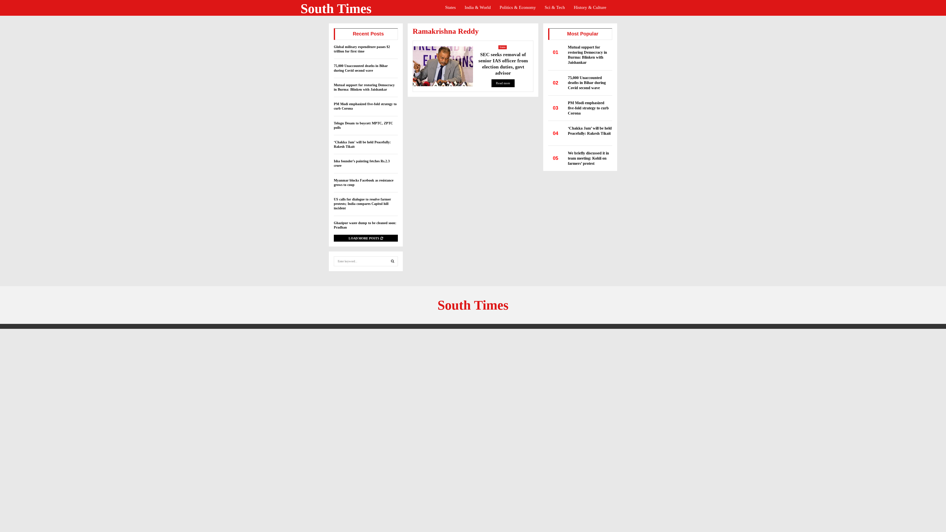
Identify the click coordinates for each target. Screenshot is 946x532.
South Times (336, 8)
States (450, 7)
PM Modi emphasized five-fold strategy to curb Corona (588, 108)
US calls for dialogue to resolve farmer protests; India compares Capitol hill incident (362, 204)
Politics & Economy (518, 7)
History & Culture (590, 7)
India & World (478, 7)
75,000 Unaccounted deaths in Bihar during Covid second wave (587, 83)
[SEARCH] (392, 261)
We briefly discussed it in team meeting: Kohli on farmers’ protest (588, 158)
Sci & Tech (555, 7)
